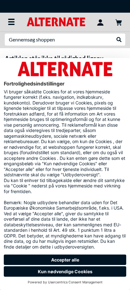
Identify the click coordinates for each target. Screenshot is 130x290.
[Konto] (100, 22)
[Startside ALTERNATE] (56, 21)
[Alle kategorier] (11, 21)
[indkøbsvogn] (118, 22)
